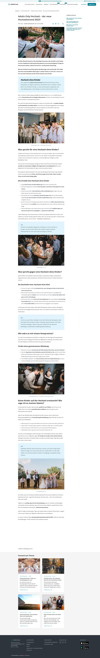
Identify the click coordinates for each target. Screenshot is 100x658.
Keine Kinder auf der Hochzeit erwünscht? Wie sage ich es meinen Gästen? (74, 29)
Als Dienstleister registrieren (50, 642)
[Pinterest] (65, 642)
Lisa (22, 23)
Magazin (28, 644)
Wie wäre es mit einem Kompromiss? (72, 25)
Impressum (29, 650)
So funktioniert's (30, 642)
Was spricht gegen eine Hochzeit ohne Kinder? (72, 22)
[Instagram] (63, 642)
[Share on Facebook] (53, 23)
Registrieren (92, 4)
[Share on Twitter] (58, 23)
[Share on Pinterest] (55, 23)
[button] (98, 1)
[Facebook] (60, 642)
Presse (27, 646)
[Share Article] (63, 23)
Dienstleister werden (91, 1)
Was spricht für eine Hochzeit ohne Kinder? (74, 18)
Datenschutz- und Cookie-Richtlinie (34, 648)
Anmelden (84, 4)
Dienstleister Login (48, 644)
